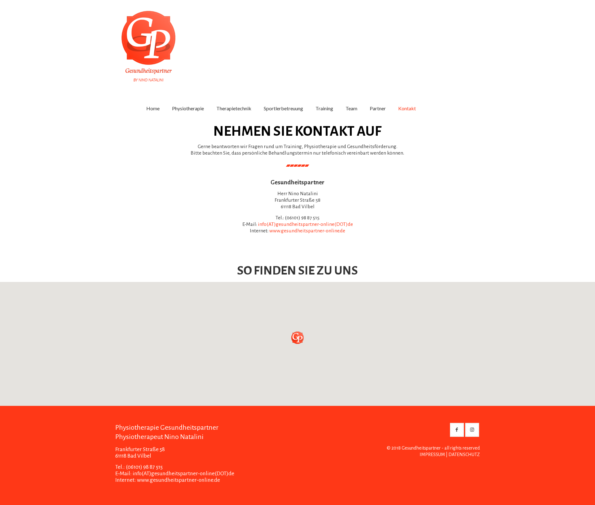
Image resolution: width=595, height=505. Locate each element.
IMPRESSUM (432, 454)
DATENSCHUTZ (464, 454)
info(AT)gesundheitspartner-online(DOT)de (305, 224)
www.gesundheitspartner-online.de (307, 231)
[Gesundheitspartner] (148, 41)
